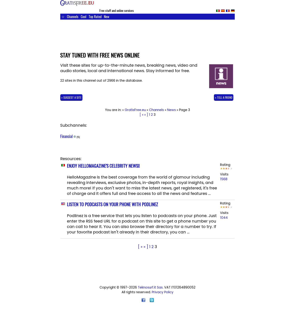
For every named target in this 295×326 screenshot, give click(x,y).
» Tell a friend (223, 97)
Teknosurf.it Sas (150, 287)
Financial (67, 136)
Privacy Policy (162, 292)
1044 (224, 217)
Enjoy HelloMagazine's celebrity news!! (103, 165)
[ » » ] (143, 114)
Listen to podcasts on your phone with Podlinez (112, 204)
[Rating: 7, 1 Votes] (226, 169)
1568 (223, 179)
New (106, 16)
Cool (83, 16)
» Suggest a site (71, 97)
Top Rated (95, 16)
